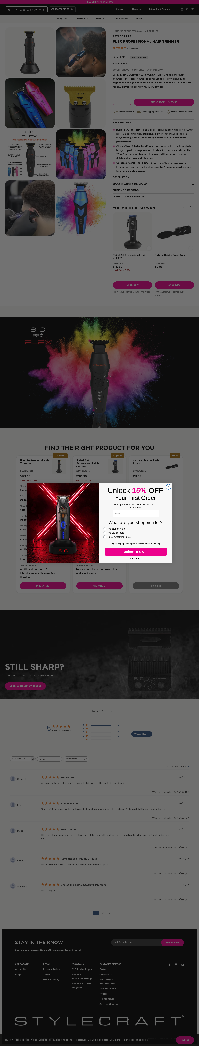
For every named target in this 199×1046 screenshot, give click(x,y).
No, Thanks (136, 558)
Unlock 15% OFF (136, 551)
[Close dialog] (168, 486)
